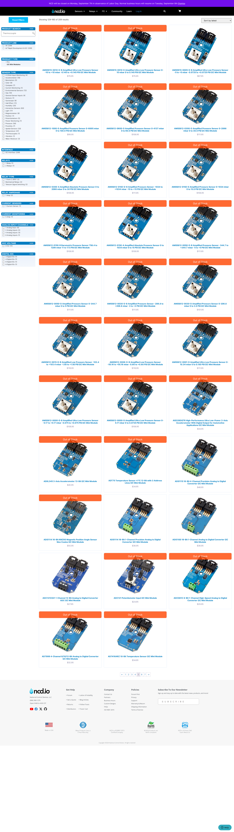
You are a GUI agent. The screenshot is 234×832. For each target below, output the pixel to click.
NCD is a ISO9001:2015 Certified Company (117, 731)
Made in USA (49, 730)
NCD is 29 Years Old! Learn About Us (185, 731)
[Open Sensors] (84, 11)
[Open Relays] (97, 11)
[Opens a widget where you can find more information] (225, 828)
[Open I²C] (106, 11)
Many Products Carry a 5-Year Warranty (83, 731)
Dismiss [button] (181, 3)
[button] (18, 20)
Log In (139, 11)
